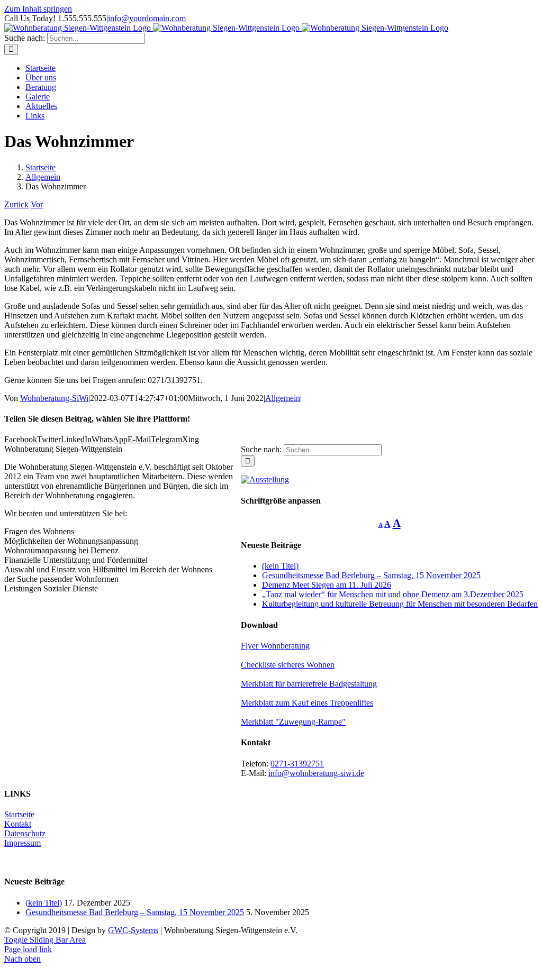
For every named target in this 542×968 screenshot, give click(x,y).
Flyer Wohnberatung (275, 645)
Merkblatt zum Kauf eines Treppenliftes (307, 702)
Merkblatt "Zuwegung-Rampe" (293, 721)
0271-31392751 (297, 763)
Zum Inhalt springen (38, 8)
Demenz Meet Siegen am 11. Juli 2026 (326, 584)
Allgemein (282, 398)
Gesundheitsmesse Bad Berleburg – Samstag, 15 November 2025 (371, 575)
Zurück (16, 204)
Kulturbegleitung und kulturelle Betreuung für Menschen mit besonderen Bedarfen (400, 603)
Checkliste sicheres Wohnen (288, 664)
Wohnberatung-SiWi (54, 398)
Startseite (19, 814)
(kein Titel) (280, 565)
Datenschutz (25, 833)
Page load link (28, 949)
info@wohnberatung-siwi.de (316, 773)
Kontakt (17, 823)
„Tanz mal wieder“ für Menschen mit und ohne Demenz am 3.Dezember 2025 (392, 594)
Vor (37, 204)
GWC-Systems (133, 930)
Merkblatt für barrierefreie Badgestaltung (309, 683)
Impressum (22, 842)
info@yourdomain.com (147, 18)
